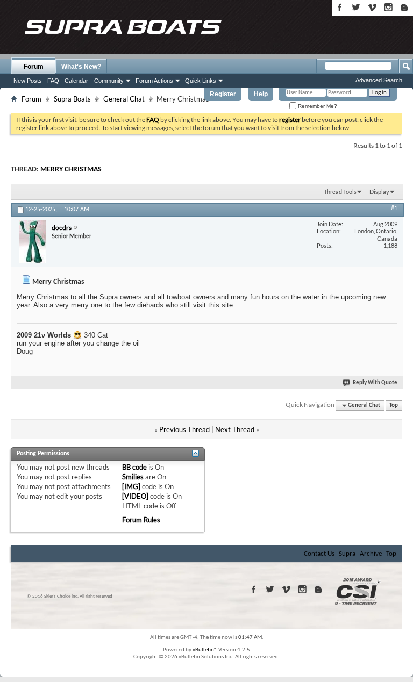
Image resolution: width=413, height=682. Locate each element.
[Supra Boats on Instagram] (388, 7)
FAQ (53, 80)
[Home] (122, 27)
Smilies (133, 476)
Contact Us (319, 553)
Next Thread (234, 429)
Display (379, 191)
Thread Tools (340, 191)
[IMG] (131, 486)
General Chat (124, 99)
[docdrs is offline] (32, 241)
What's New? (81, 66)
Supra (347, 553)
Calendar (76, 80)
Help (261, 94)
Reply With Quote (375, 383)
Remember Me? (316, 106)
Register (223, 94)
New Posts (27, 80)
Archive (371, 553)
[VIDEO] (135, 496)
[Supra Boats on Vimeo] (372, 7)
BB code (134, 467)
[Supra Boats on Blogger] (404, 7)
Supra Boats (72, 99)
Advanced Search (378, 80)
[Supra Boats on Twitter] (356, 7)
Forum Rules (141, 519)
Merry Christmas (71, 170)
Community (109, 80)
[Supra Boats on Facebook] (339, 7)
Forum (34, 66)
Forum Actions (154, 80)
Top (393, 405)
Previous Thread (184, 429)
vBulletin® (205, 650)
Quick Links (200, 80)
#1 (394, 208)
